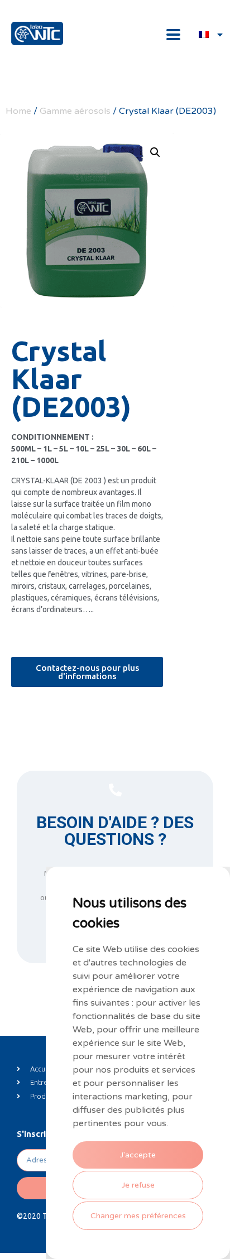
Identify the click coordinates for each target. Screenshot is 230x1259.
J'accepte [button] (138, 1155)
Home (18, 111)
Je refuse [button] (138, 1185)
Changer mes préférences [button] (138, 1215)
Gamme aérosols (75, 111)
